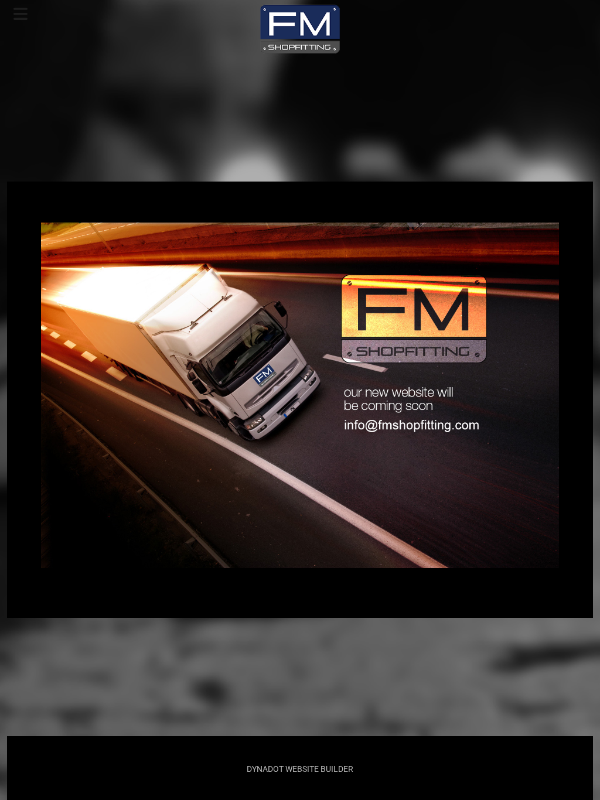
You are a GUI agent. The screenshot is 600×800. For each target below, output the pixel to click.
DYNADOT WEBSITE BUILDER (300, 769)
